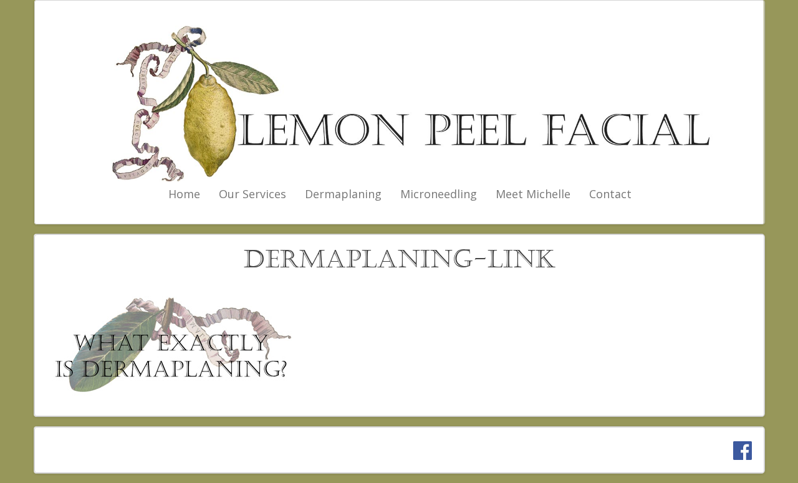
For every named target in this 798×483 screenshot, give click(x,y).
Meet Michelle (533, 193)
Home (184, 193)
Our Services (252, 193)
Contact (610, 193)
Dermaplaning (343, 193)
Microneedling (438, 193)
